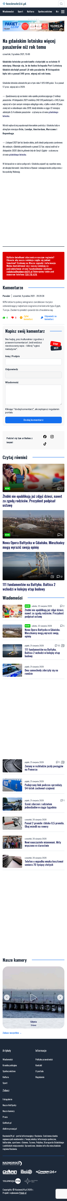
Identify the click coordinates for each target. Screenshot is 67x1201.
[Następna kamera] (60, 997)
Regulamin (39, 1077)
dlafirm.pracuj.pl (10, 1128)
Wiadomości (8, 11)
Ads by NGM (58, 29)
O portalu (39, 1071)
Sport (20, 11)
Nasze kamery (8, 1111)
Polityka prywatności (44, 1059)
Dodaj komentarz (33, 420)
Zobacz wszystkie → (12, 1032)
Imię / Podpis (12, 356)
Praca (5, 1117)
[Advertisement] (33, 212)
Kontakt (38, 1065)
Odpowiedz (11, 369)
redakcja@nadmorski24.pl (20, 271)
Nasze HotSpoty (9, 1105)
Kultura (30, 11)
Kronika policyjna (10, 1065)
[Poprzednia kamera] (7, 997)
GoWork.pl (7, 1122)
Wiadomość (12, 382)
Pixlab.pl (22, 1192)
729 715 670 (31, 274)
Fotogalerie (7, 1099)
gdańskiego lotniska (17, 154)
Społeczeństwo (45, 11)
